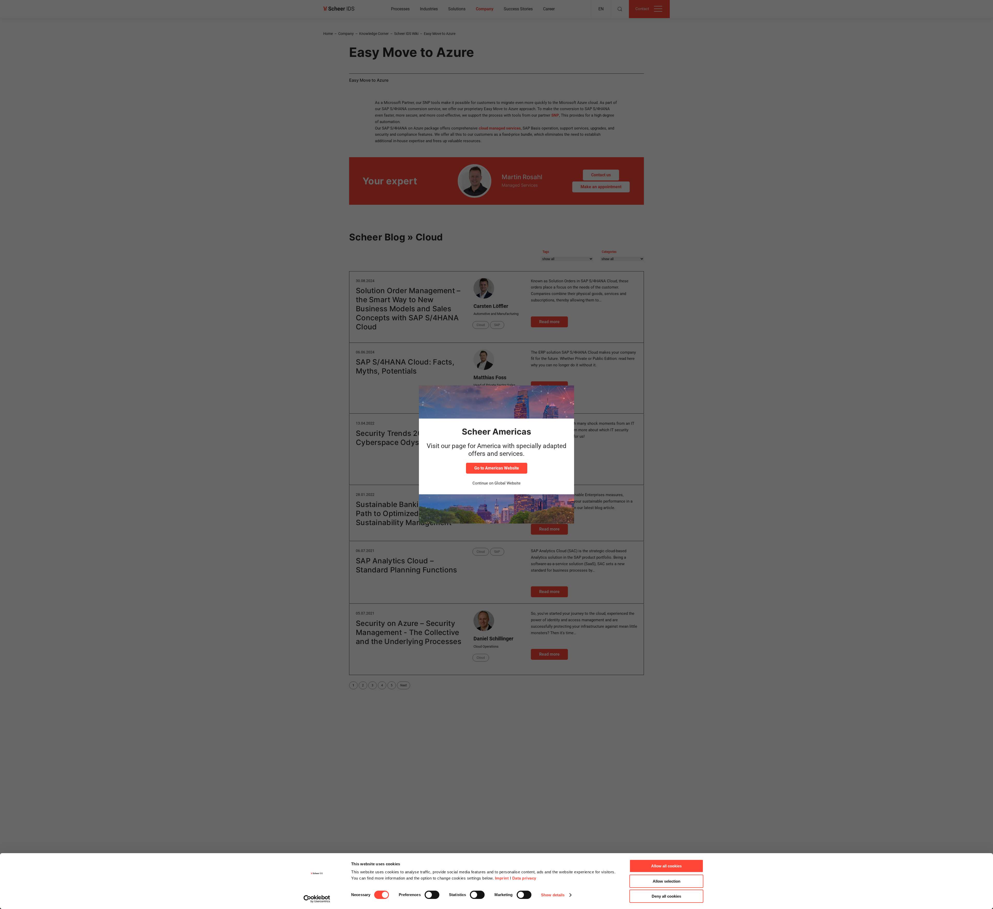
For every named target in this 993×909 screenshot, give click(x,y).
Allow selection (666, 881)
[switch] (432, 895)
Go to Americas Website (496, 468)
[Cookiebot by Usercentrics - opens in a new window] (317, 899)
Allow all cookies (666, 866)
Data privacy (524, 878)
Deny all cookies (666, 896)
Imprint (502, 878)
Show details (553, 895)
